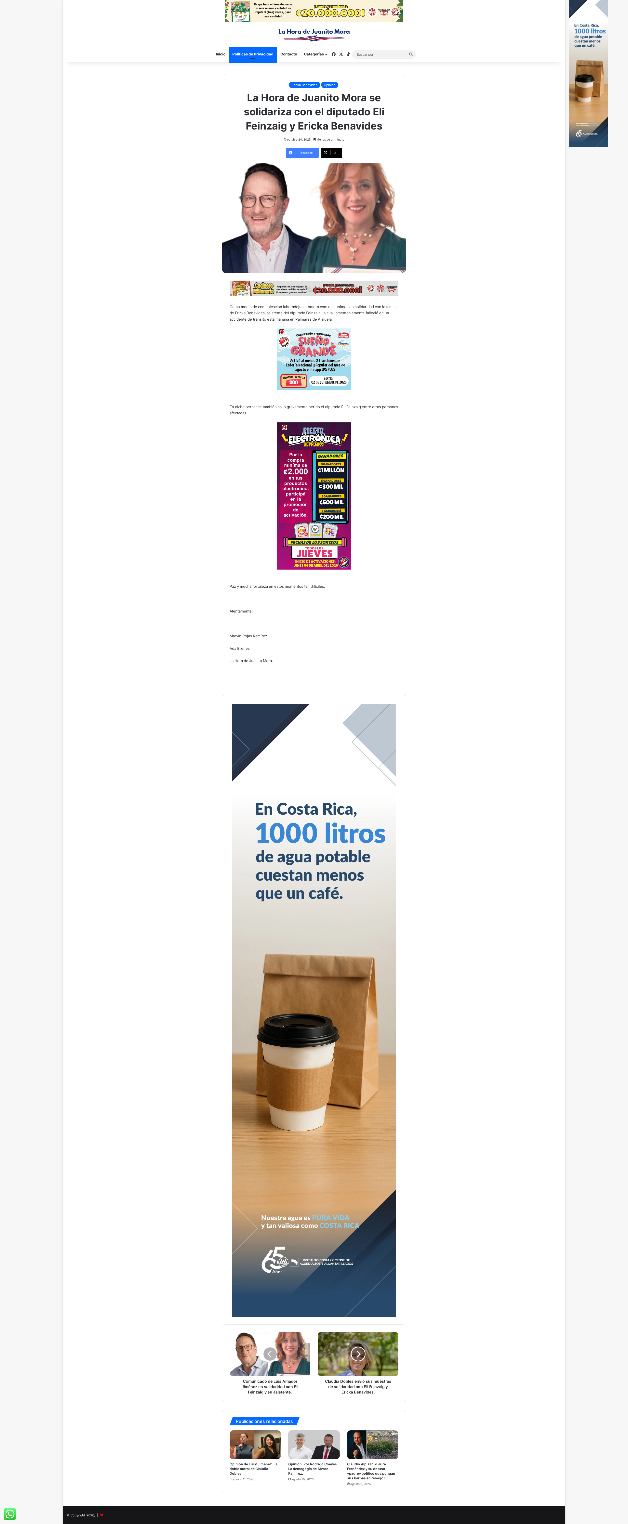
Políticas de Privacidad (253, 54)
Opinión (330, 85)
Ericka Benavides (304, 85)
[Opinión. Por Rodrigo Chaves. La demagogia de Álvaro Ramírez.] (314, 1444)
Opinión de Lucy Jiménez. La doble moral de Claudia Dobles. (253, 1468)
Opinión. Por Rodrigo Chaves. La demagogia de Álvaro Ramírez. (313, 1468)
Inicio (220, 54)
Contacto (288, 54)
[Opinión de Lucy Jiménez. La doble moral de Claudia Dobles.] (255, 1444)
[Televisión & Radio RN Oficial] (314, 34)
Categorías (314, 54)
